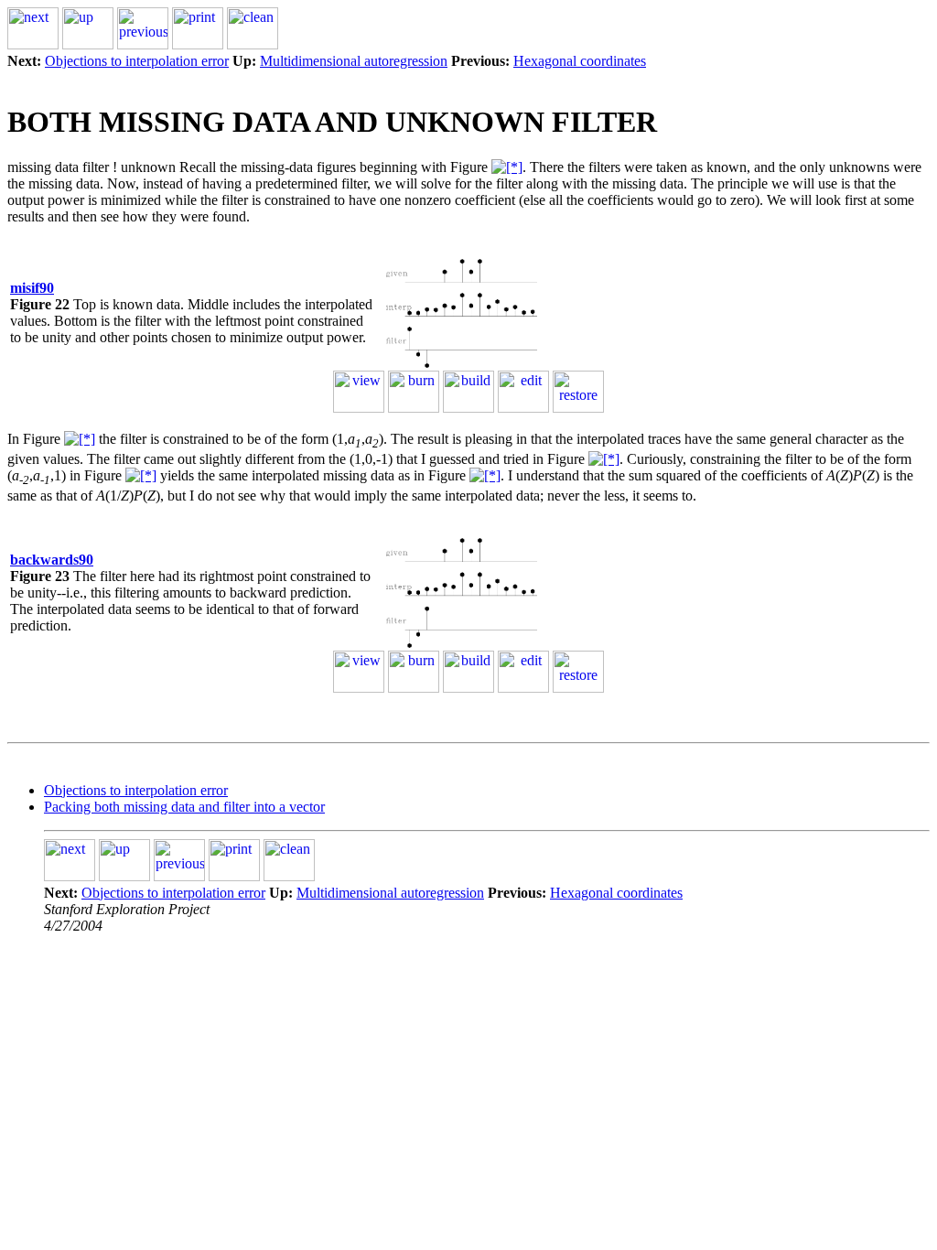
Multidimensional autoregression (353, 61)
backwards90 (51, 559)
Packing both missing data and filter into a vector (184, 806)
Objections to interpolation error (137, 61)
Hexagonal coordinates (579, 61)
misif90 (32, 288)
